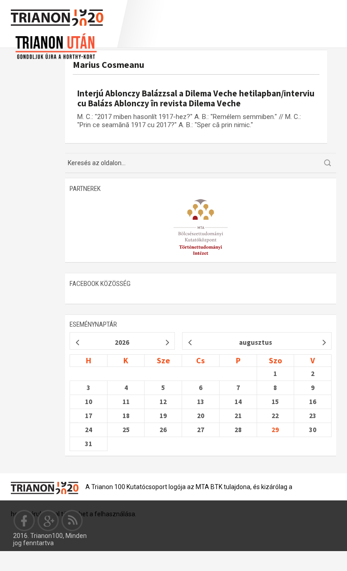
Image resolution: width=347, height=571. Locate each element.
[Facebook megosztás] (24, 520)
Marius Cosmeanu (108, 64)
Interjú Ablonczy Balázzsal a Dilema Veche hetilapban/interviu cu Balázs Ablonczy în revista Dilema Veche (195, 98)
